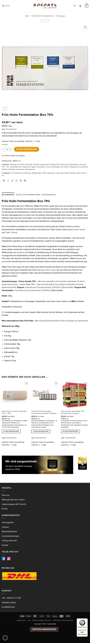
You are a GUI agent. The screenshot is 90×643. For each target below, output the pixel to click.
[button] (6, 6)
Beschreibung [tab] (8, 195)
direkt (79, 173)
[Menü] (86, 619)
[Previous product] (47, 20)
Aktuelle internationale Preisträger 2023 (46, 164)
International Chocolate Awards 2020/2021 (32, 290)
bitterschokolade (70, 173)
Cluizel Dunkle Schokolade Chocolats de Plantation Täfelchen (44, 412)
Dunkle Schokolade (8, 169)
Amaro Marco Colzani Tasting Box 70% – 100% (14, 412)
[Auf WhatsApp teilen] (4, 181)
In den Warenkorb (26, 149)
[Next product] (42, 20)
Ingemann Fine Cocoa (46, 270)
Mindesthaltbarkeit (9, 532)
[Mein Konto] (80, 5)
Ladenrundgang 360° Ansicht (14, 504)
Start (27, 16)
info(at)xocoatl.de (9, 603)
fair (12, 173)
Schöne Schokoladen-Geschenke (57, 167)
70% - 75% (5, 167)
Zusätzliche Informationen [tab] (28, 195)
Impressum (21, 620)
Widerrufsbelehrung (41, 620)
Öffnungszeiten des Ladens (13, 500)
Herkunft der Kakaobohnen (42, 16)
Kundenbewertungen (10, 536)
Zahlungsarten (8, 522)
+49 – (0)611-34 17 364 (11, 598)
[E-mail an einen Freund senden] (17, 181)
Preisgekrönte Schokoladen (78, 167)
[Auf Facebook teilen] (8, 181)
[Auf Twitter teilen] (12, 181)
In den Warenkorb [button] (11, 431)
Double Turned (78, 230)
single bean (51, 173)
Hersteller (83, 164)
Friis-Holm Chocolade (25, 164)
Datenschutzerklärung (62, 620)
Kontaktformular (8, 607)
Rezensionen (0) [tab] (49, 195)
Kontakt (5, 545)
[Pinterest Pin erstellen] (21, 181)
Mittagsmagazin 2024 (39, 173)
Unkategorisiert (30, 169)
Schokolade (20, 169)
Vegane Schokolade (38, 167)
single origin (60, 173)
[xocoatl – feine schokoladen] (45, 5)
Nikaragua (60, 16)
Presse (5, 509)
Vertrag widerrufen (9, 541)
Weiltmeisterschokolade (22, 173)
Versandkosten (11, 129)
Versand (5, 527)
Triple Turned (10, 232)
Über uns (5, 495)
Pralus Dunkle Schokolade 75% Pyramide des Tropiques (72, 412)
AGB (29, 620)
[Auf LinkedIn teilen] (25, 181)
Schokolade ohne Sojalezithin (20, 167)
